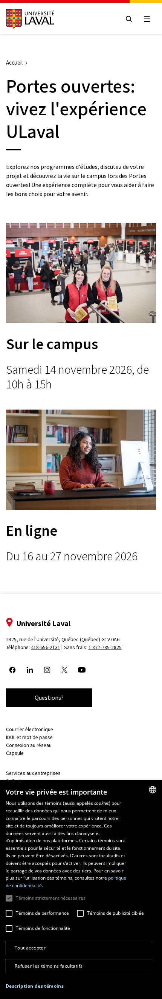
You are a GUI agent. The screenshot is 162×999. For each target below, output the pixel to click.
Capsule (15, 753)
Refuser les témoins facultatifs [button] (49, 966)
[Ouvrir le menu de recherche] (129, 19)
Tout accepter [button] (30, 948)
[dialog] (81, 889)
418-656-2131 (45, 647)
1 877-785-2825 (105, 647)
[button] (35, 986)
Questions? (49, 698)
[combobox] (152, 789)
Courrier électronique (29, 729)
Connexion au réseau (29, 745)
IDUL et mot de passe (29, 737)
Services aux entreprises (33, 773)
